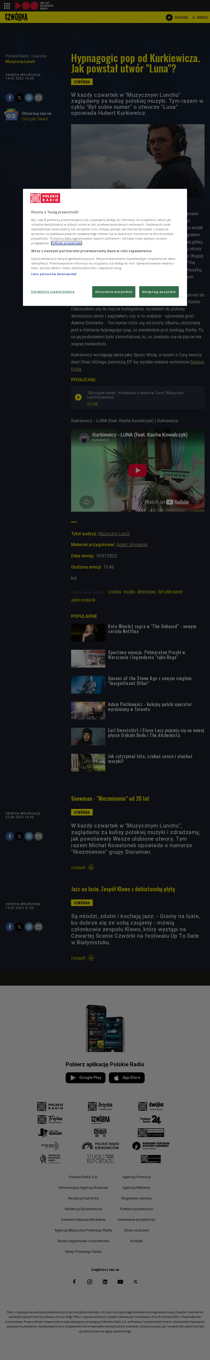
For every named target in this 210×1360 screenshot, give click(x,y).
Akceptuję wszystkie (159, 291)
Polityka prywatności (66, 243)
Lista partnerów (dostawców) (53, 274)
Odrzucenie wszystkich (113, 291)
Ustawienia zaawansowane (52, 291)
